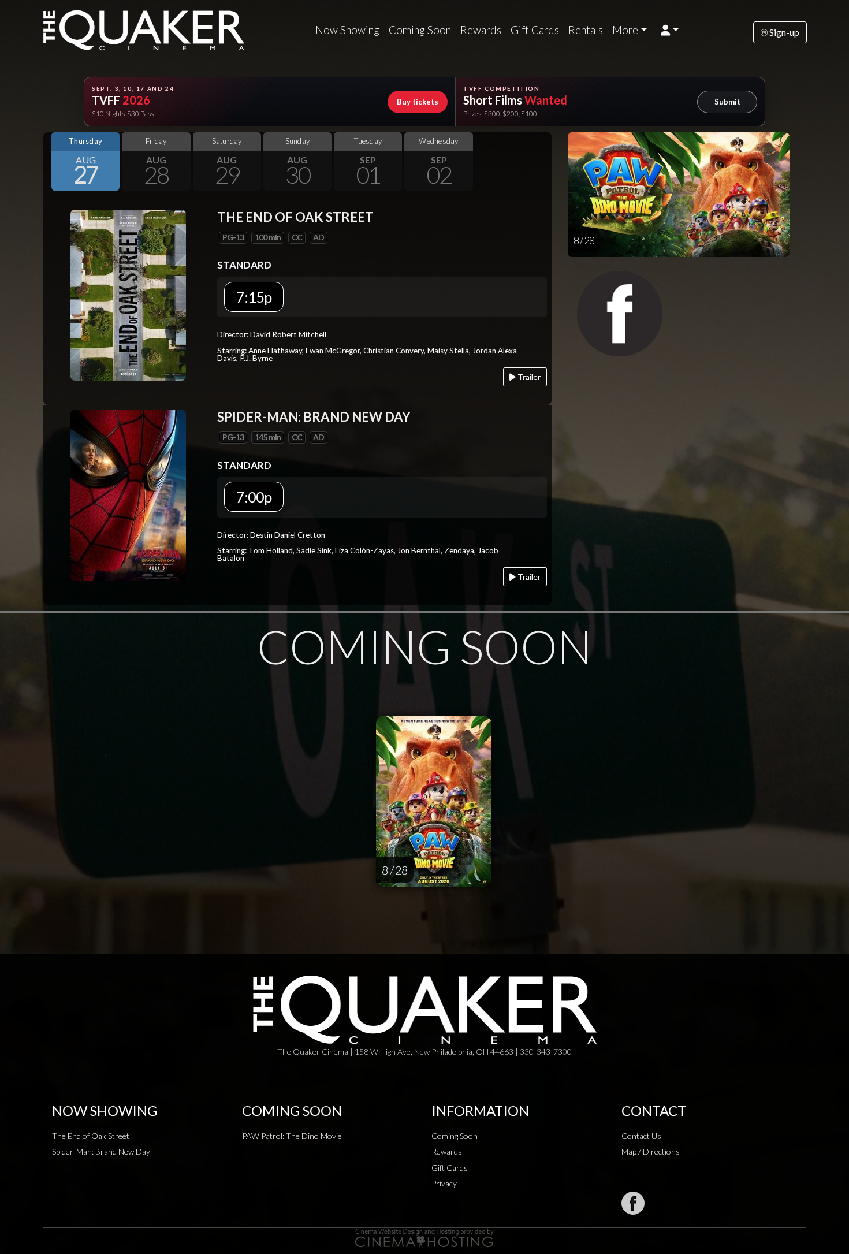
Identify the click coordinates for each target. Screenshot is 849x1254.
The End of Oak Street (90, 1136)
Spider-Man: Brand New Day (101, 1151)
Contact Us (641, 1136)
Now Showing (347, 30)
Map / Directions (650, 1151)
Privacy (444, 1183)
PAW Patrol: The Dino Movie (292, 1136)
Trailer (528, 377)
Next (540, 161)
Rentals (585, 30)
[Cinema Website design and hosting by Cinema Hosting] (424, 1237)
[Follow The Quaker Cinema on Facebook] (633, 1203)
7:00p (253, 496)
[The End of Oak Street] (128, 294)
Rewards (480, 30)
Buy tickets (417, 101)
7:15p (253, 297)
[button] (669, 30)
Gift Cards (535, 30)
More (625, 30)
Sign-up (783, 32)
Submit (727, 101)
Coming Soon (420, 30)
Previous (54, 161)
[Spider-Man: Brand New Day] (128, 494)
